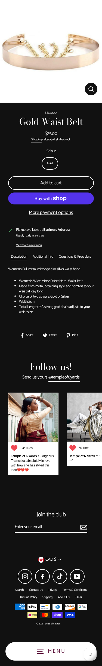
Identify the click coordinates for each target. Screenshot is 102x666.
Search (19, 589)
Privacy (52, 589)
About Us (63, 597)
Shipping (36, 139)
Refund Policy (28, 597)
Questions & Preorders (75, 257)
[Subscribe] (83, 527)
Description (19, 257)
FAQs (78, 597)
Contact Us (36, 589)
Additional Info (43, 257)
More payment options (51, 212)
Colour (51, 151)
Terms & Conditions (74, 589)
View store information (29, 245)
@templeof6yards (64, 377)
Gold (50, 163)
